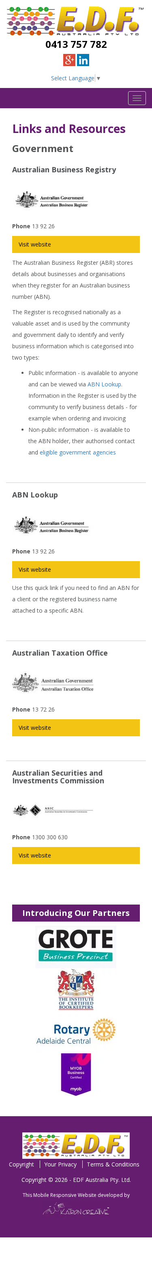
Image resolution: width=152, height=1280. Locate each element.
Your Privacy (60, 1164)
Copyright (21, 1164)
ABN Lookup (104, 384)
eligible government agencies (78, 452)
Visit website (35, 244)
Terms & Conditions (113, 1164)
